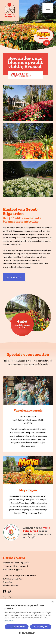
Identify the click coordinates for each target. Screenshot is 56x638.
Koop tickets (14, 277)
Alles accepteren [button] (16, 627)
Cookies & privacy (9, 597)
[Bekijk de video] (28, 179)
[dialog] (28, 618)
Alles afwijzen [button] (41, 627)
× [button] (52, 602)
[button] (28, 633)
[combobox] (47, 602)
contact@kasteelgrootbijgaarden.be (19, 575)
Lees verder (9, 620)
